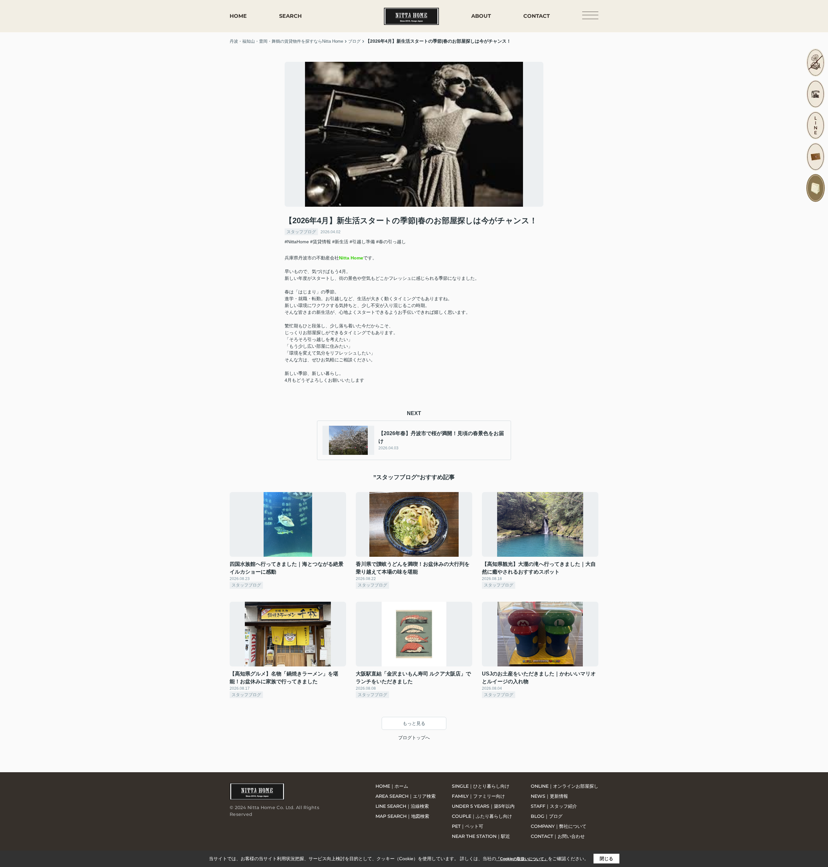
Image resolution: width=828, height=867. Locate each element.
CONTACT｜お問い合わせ (558, 836)
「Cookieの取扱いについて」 (522, 859)
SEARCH (290, 16)
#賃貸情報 (320, 241)
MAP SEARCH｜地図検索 (402, 816)
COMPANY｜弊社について (558, 826)
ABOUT (481, 16)
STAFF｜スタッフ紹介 (554, 806)
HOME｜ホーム (392, 786)
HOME (238, 16)
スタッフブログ (301, 231)
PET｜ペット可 (467, 826)
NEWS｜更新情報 (549, 796)
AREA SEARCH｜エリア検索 (406, 796)
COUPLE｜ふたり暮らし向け (482, 816)
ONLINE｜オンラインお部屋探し (564, 786)
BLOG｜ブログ (546, 816)
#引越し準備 (362, 241)
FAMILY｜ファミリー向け (478, 796)
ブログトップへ (414, 737)
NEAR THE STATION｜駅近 (481, 836)
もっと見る (414, 723)
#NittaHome (297, 241)
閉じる (606, 858)
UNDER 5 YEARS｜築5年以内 (483, 806)
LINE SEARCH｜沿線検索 (402, 806)
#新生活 (340, 241)
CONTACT (536, 16)
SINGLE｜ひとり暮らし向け (480, 786)
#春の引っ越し (391, 241)
